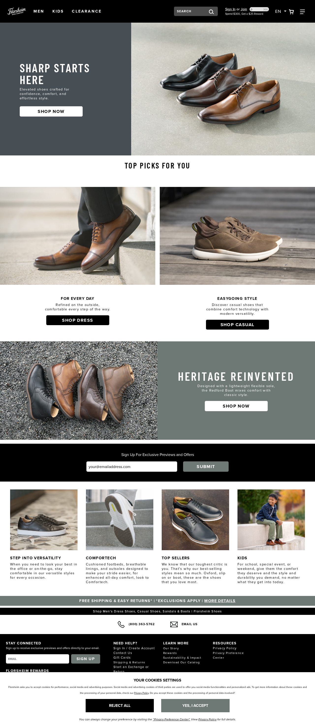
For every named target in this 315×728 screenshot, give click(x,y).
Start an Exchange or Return (131, 669)
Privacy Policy (224, 648)
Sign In (230, 9)
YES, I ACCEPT (195, 705)
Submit (206, 466)
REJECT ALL (119, 705)
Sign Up (86, 659)
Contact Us (122, 653)
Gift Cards (122, 657)
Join (244, 9)
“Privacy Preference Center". (171, 719)
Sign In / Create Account (134, 648)
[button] (39, 11)
